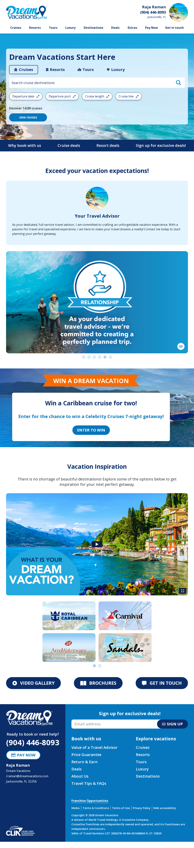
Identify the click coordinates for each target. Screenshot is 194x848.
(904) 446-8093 (32, 742)
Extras (132, 27)
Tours (53, 27)
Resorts (35, 27)
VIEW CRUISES (28, 117)
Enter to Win (91, 430)
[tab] (23, 69)
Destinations (93, 27)
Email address (81, 720)
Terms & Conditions (96, 808)
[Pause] (181, 346)
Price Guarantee (86, 754)
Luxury (70, 27)
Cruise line (126, 96)
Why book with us (24, 145)
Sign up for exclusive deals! (161, 145)
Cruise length (95, 96)
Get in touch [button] (174, 27)
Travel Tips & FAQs (88, 783)
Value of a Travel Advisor (94, 747)
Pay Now (151, 27)
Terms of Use (121, 808)
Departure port (60, 96)
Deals (115, 27)
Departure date (23, 96)
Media (75, 808)
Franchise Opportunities (89, 801)
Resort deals (107, 145)
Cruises (15, 27)
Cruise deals (69, 145)
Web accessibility (164, 808)
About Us (79, 776)
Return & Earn (84, 761)
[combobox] (97, 82)
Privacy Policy (141, 808)
